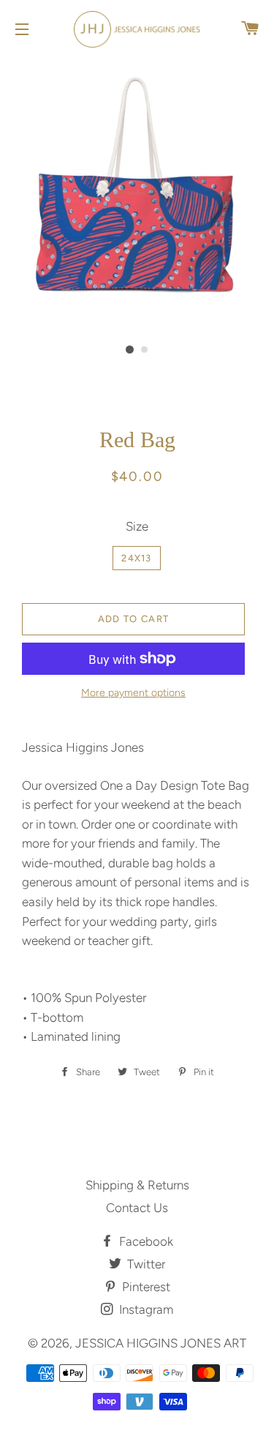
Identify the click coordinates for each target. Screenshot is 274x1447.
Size (137, 526)
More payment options (133, 693)
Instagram (144, 1309)
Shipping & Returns (137, 1185)
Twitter (144, 1264)
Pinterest (144, 1286)
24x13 (136, 558)
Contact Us (137, 1207)
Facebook (144, 1241)
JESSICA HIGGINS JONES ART (160, 1343)
